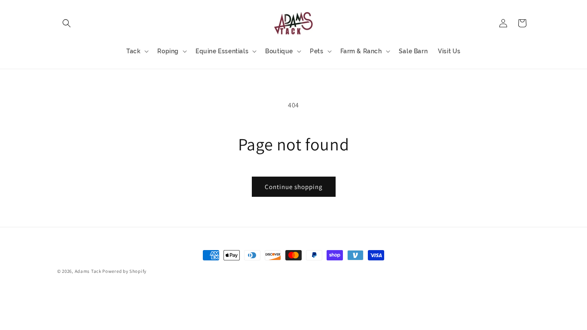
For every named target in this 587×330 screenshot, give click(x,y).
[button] (66, 23)
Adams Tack (88, 271)
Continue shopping (294, 187)
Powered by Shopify (124, 271)
